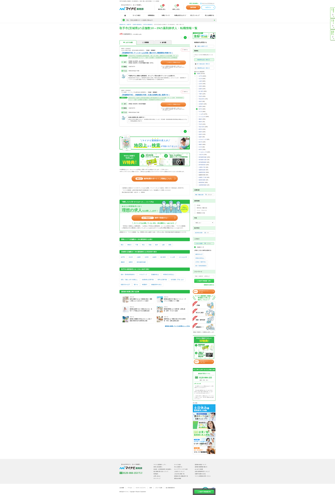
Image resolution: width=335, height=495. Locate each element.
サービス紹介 (137, 15)
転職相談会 (151, 15)
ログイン (208, 7)
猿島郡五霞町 (202, 180)
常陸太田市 (201, 99)
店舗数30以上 (155, 274)
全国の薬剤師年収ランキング (202, 471)
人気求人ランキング (179, 471)
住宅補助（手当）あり (177, 279)
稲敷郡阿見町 (202, 172)
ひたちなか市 (183, 257)
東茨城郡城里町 (203, 162)
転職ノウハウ (166, 15)
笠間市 (200, 106)
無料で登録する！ (155, 218)
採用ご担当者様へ (193, 3)
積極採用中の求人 (156, 284)
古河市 (147, 257)
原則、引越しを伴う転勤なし (129, 279)
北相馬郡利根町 (203, 185)
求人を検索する (209, 15)
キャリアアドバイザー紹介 (181, 469)
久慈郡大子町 (202, 167)
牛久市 (200, 111)
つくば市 (172, 257)
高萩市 (200, 101)
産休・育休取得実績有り (128, 274)
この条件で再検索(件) (204, 491)
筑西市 (131, 262)
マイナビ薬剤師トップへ (160, 464)
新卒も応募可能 (162, 279)
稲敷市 (200, 137)
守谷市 (200, 124)
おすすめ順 (129, 42)
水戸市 (123, 257)
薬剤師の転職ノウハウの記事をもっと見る (177, 326)
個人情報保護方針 (170, 487)
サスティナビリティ (141, 487)
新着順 (147, 42)
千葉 (136, 244)
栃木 (156, 244)
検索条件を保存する (209, 284)
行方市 (200, 147)
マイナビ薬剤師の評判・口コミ (203, 476)
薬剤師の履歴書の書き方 (201, 466)
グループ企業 (158, 487)
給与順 (164, 42)
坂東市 (200, 134)
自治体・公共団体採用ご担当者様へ (163, 469)
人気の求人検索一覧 (179, 473)
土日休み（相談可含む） (201, 262)
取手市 (200, 109)
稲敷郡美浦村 (202, 169)
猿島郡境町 (201, 182)
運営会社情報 (177, 478)
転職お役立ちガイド (180, 15)
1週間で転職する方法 (200, 473)
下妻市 (200, 93)
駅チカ (136, 284)
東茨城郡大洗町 (203, 159)
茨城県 (198, 73)
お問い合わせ (157, 476)
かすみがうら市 (203, 139)
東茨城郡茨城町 (141, 262)
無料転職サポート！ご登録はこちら (154, 179)
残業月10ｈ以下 (125, 284)
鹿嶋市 (123, 262)
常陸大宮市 (201, 126)
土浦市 (139, 257)
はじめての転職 (199, 469)
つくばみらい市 (203, 152)
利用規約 (156, 473)
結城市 (155, 257)
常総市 (200, 96)
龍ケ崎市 (163, 257)
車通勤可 (144, 284)
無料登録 (193, 7)
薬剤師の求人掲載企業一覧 (181, 476)
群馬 (170, 244)
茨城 (150, 244)
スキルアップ (143, 274)
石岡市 (200, 86)
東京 (122, 244)
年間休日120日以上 (168, 274)
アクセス (130, 487)
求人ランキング (195, 15)
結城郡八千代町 (203, 177)
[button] (185, 49)
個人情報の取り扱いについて (161, 471)
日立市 (131, 257)
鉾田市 (200, 149)
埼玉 (143, 244)
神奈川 (129, 244)
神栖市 (200, 144)
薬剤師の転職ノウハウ (200, 464)
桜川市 (200, 142)
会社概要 (122, 487)
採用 (151, 487)
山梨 (163, 244)
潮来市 (200, 121)
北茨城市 (201, 104)
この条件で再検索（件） (204, 281)
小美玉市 (201, 154)
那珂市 (200, 129)
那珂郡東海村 (202, 164)
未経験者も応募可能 (148, 279)
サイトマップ (157, 478)
